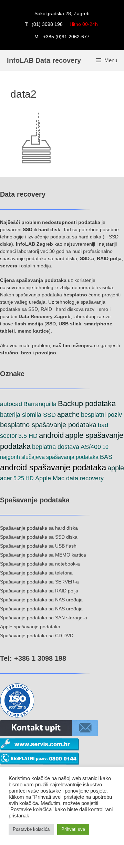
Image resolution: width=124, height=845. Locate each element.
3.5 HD (28, 435)
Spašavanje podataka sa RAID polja (39, 590)
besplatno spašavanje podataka (48, 425)
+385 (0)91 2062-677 (66, 36)
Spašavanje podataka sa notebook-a (40, 564)
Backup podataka (87, 403)
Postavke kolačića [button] (31, 829)
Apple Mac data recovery (69, 478)
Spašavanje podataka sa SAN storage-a (43, 617)
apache (68, 414)
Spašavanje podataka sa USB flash (38, 546)
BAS (106, 456)
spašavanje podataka (23, 258)
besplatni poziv (101, 414)
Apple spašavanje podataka (30, 626)
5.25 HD (23, 478)
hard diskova (70, 309)
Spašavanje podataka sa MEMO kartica (43, 555)
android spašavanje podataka (53, 467)
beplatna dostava (55, 446)
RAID (46, 309)
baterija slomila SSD (28, 414)
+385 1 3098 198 (39, 658)
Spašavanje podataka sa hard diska (39, 528)
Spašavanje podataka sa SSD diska (39, 537)
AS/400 (91, 446)
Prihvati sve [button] (73, 829)
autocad (11, 404)
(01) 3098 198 (47, 24)
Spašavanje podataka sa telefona (36, 573)
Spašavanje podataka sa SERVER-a (39, 581)
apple (115, 468)
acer (6, 478)
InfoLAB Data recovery (44, 60)
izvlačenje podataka (49, 236)
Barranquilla (39, 404)
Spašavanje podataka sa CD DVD (36, 635)
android (51, 435)
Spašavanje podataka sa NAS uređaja (41, 599)
